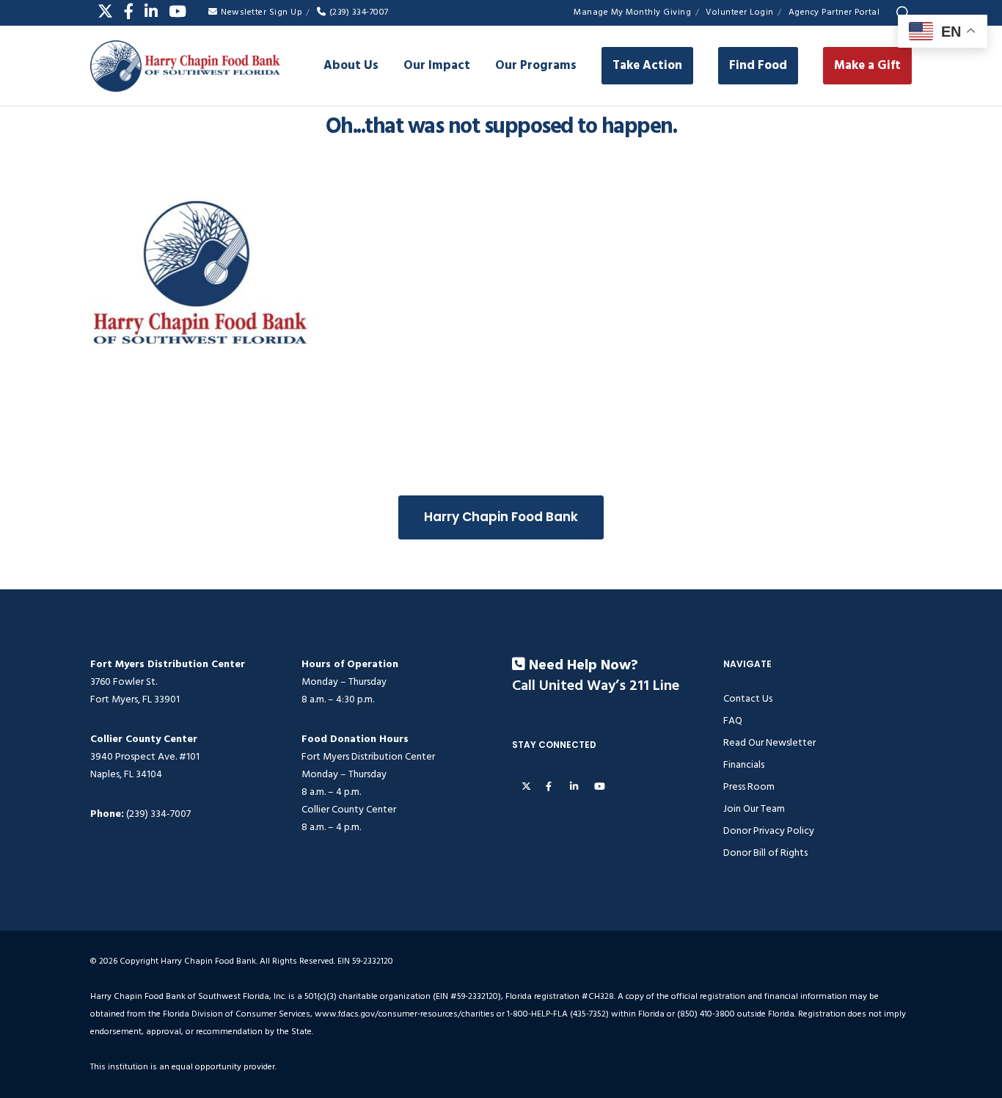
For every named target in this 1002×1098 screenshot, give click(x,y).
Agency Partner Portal (834, 12)
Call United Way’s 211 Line (595, 686)
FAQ (732, 720)
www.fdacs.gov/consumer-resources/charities (404, 1014)
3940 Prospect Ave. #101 (145, 756)
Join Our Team (754, 808)
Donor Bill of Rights (765, 852)
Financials (743, 764)
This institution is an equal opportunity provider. (183, 1067)
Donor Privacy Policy (768, 830)
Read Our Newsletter (769, 742)
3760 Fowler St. (123, 681)
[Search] (903, 13)
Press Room (749, 786)
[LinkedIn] (151, 11)
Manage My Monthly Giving (632, 12)
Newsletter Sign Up (261, 12)
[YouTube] (177, 11)
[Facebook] (129, 11)
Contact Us (747, 698)
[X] (105, 11)
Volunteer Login (740, 12)
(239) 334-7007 (359, 12)
